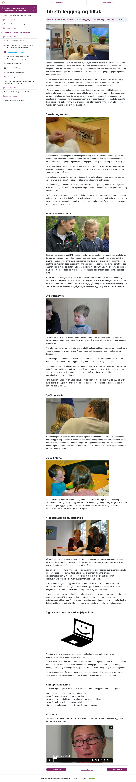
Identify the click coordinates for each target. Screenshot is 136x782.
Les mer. (92, 778)
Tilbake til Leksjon (87, 770)
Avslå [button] (84, 778)
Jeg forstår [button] (76, 778)
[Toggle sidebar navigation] (36, 9)
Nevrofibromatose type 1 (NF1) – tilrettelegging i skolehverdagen (77, 19)
